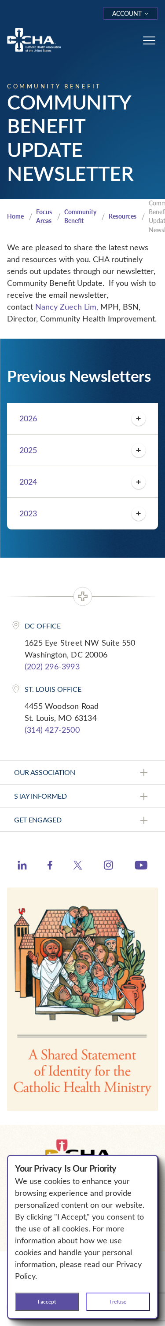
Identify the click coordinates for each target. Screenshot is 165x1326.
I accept (47, 1301)
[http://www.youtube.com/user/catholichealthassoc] (141, 866)
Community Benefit (80, 216)
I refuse (118, 1301)
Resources (122, 216)
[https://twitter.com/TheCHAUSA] (77, 866)
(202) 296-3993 (52, 666)
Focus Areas (44, 216)
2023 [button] (28, 513)
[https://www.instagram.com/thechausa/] (108, 867)
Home (15, 216)
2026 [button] (28, 418)
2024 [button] (28, 481)
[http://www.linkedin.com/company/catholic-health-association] (22, 866)
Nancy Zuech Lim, (67, 306)
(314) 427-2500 (52, 729)
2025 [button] (28, 450)
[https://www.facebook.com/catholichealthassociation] (50, 866)
